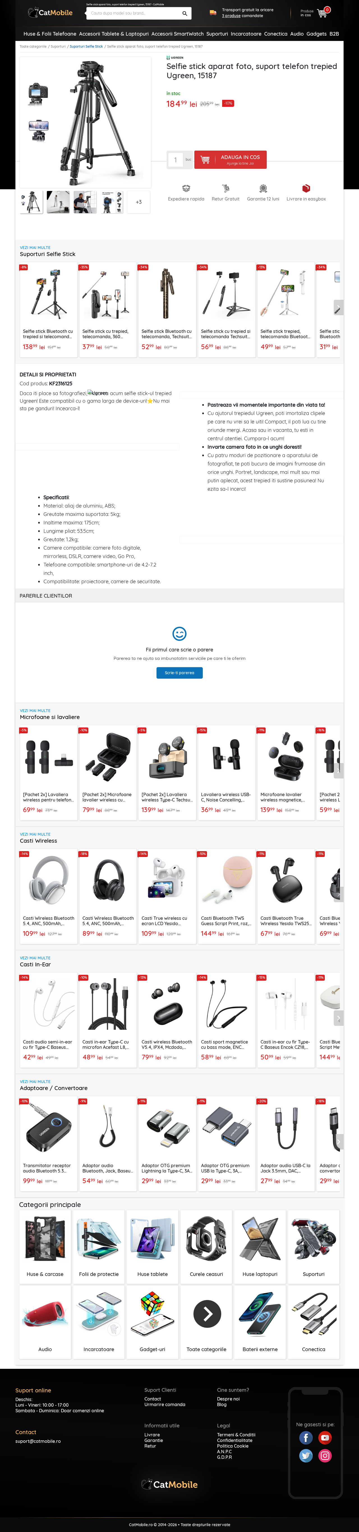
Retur (150, 1446)
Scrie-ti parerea (179, 672)
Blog (222, 1404)
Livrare (152, 1434)
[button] (339, 308)
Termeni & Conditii (236, 1434)
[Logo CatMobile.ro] (50, 12)
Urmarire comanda (164, 1404)
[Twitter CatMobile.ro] (308, 1455)
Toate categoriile (33, 46)
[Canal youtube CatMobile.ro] (325, 1437)
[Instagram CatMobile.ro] (325, 1455)
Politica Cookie (232, 1446)
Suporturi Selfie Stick (86, 46)
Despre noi (228, 1399)
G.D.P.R (224, 1457)
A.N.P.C (224, 1451)
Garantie (153, 1440)
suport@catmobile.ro (38, 1441)
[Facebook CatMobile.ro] (308, 1437)
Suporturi (58, 46)
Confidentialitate (234, 1440)
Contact (152, 1399)
